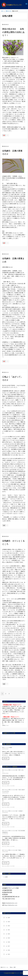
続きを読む (6, 758)
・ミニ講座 (5, 877)
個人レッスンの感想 (7, 747)
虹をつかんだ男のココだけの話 (8, 785)
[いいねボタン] (4, 135)
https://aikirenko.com (11, 905)
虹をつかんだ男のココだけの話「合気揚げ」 (13, 811)
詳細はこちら (5, 713)
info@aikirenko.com (11, 903)
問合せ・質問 (13, 967)
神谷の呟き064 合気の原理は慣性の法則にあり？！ (13, 32)
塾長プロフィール (4, 967)
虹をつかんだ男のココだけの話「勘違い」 (12, 850)
